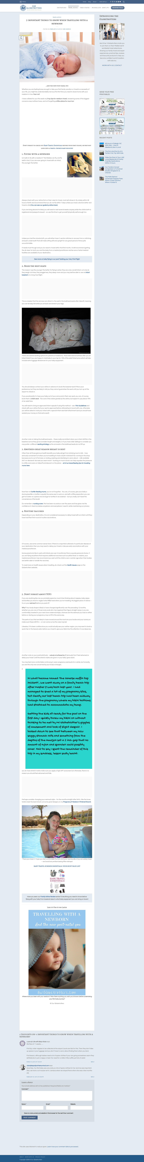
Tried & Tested (85, 7)
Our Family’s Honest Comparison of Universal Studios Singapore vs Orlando (113, 170)
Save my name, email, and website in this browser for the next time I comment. (48, 1113)
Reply (92, 1061)
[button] (23, 2)
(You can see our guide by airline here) (44, 205)
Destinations (61, 7)
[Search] (123, 2)
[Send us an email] (116, 1)
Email (48, 1104)
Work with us (103, 1)
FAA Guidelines (80, 406)
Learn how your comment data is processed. (62, 1146)
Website (72, 1104)
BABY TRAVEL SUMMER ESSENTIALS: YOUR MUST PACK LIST (57, 866)
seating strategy (43, 444)
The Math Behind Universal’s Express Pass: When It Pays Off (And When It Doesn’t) (114, 179)
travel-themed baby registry (61, 148)
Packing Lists (96, 7)
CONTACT (118, 65)
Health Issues (72, 565)
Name (24, 1104)
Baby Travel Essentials (53, 145)
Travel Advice (73, 7)
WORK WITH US (108, 65)
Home (84, 1)
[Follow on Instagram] (112, 1)
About (94, 1)
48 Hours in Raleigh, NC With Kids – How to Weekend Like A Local (113, 145)
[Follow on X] (114, 1)
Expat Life (105, 7)
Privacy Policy (40, 1157)
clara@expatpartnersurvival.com (38, 1065)
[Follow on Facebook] (110, 1)
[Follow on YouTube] (120, 1)
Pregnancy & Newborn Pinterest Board (77, 802)
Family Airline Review (48, 896)
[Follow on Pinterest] (118, 1)
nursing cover (38, 503)
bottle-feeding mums (38, 492)
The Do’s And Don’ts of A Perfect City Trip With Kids (114, 152)
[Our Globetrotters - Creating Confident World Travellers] (35, 8)
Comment (25, 1089)
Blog (89, 1)
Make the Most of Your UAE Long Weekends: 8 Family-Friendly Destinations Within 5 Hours (114, 160)
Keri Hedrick (67, 29)
